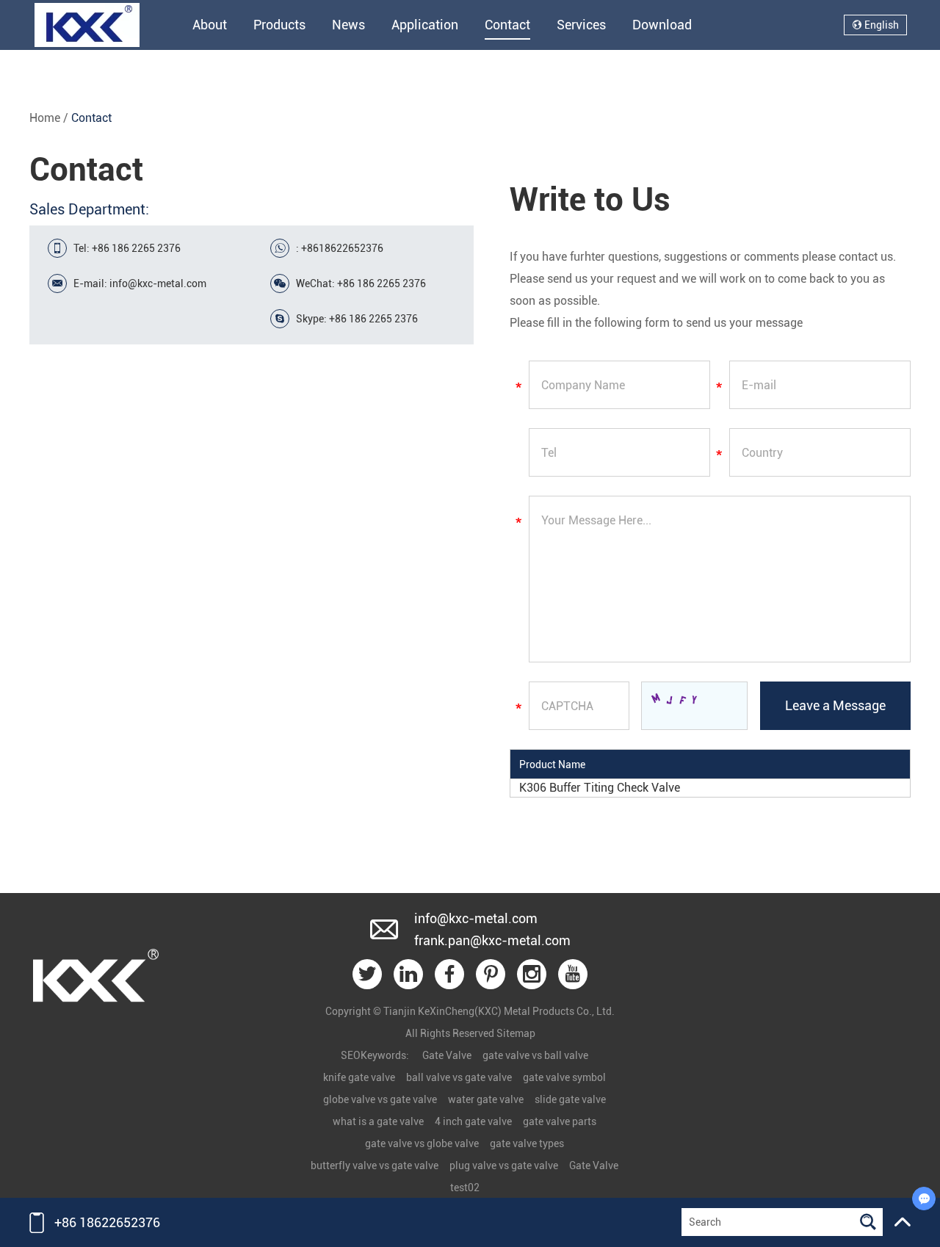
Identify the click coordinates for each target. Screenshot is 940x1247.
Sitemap (515, 1033)
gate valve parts (559, 1121)
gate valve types (527, 1143)
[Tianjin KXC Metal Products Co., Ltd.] (95, 1018)
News (348, 24)
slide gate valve (570, 1099)
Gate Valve (446, 1055)
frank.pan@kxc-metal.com (492, 940)
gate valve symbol (564, 1077)
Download (662, 24)
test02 (465, 1187)
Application (424, 24)
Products (279, 24)
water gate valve (486, 1099)
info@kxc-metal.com (157, 283)
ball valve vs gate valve (459, 1077)
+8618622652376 (342, 248)
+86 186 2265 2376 (373, 319)
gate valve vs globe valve (422, 1143)
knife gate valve (359, 1077)
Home (44, 118)
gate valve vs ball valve (535, 1055)
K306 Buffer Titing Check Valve (599, 788)
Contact (507, 24)
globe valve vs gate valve (380, 1099)
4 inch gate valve (473, 1121)
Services (581, 24)
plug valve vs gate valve (503, 1165)
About (209, 24)
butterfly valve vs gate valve (374, 1165)
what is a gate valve (378, 1121)
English (880, 25)
